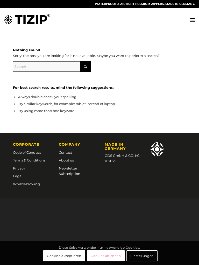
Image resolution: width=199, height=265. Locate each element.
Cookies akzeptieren (64, 256)
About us (66, 160)
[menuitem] (192, 20)
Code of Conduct (27, 152)
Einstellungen (142, 256)
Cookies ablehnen (106, 256)
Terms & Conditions (29, 160)
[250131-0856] (27, 19)
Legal (18, 176)
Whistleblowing (26, 184)
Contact (65, 152)
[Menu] (192, 20)
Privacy (19, 168)
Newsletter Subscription (69, 171)
